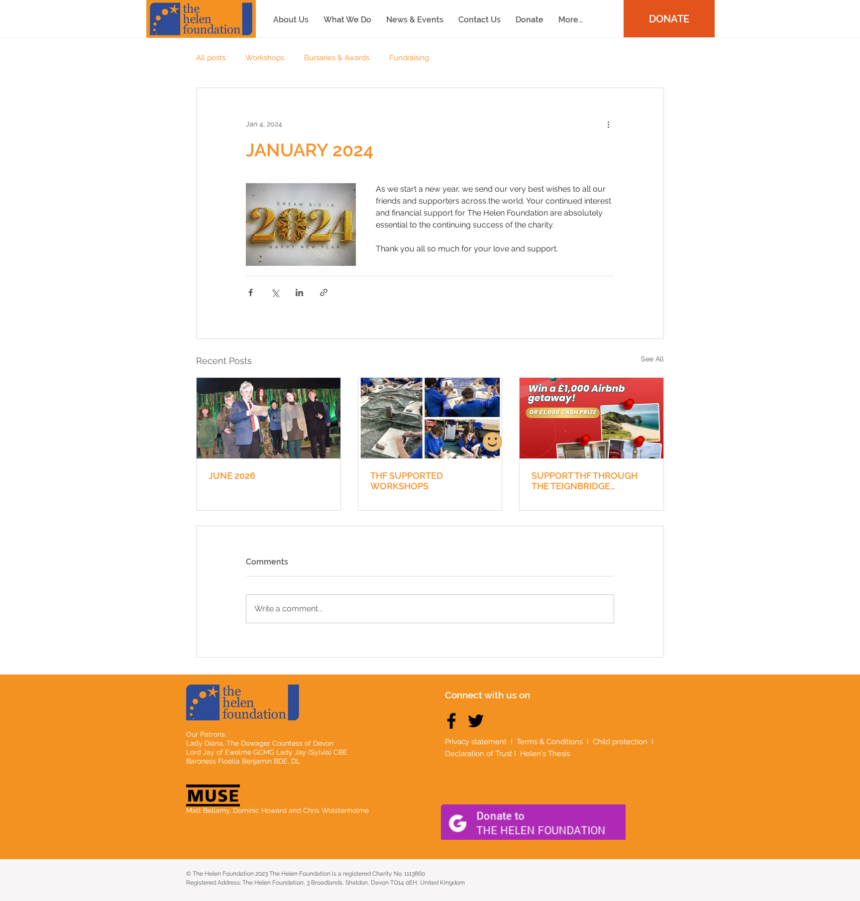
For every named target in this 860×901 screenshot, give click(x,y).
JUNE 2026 (232, 475)
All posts (210, 57)
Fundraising (409, 57)
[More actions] (608, 124)
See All (652, 359)
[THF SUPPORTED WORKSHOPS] (430, 418)
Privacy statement (476, 741)
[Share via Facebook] (250, 292)
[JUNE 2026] (268, 418)
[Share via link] (323, 292)
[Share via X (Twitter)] (275, 292)
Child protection (621, 741)
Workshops (264, 57)
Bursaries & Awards (336, 57)
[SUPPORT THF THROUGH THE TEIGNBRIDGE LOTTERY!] (591, 418)
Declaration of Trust (478, 753)
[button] (570, 19)
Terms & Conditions (550, 741)
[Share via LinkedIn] (299, 292)
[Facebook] (451, 720)
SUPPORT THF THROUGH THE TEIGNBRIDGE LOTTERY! (585, 480)
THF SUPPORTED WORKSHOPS (406, 480)
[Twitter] (475, 720)
